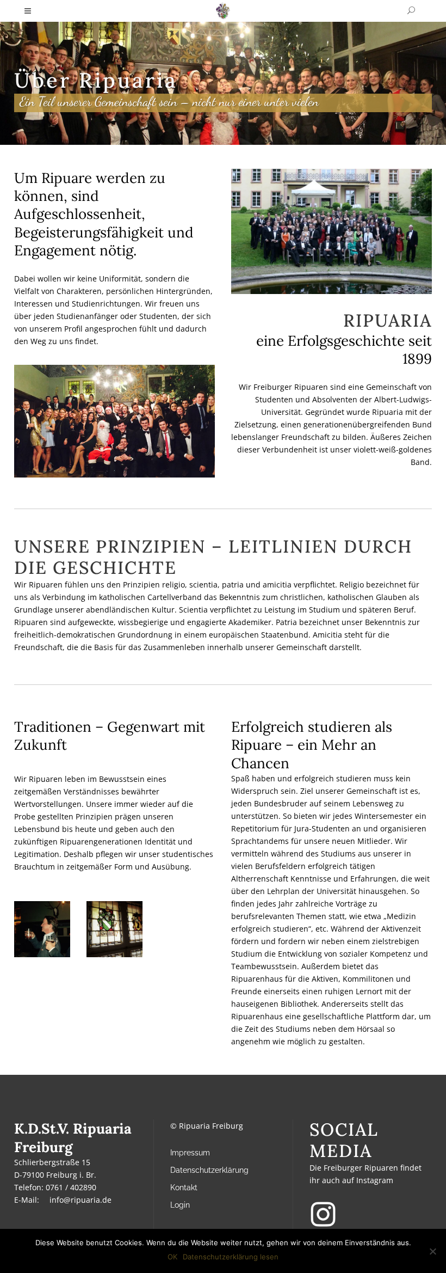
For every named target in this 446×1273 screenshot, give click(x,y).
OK (172, 1256)
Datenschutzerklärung (209, 1170)
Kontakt (183, 1187)
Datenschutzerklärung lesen (230, 1256)
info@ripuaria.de (80, 1200)
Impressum (190, 1152)
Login (180, 1205)
